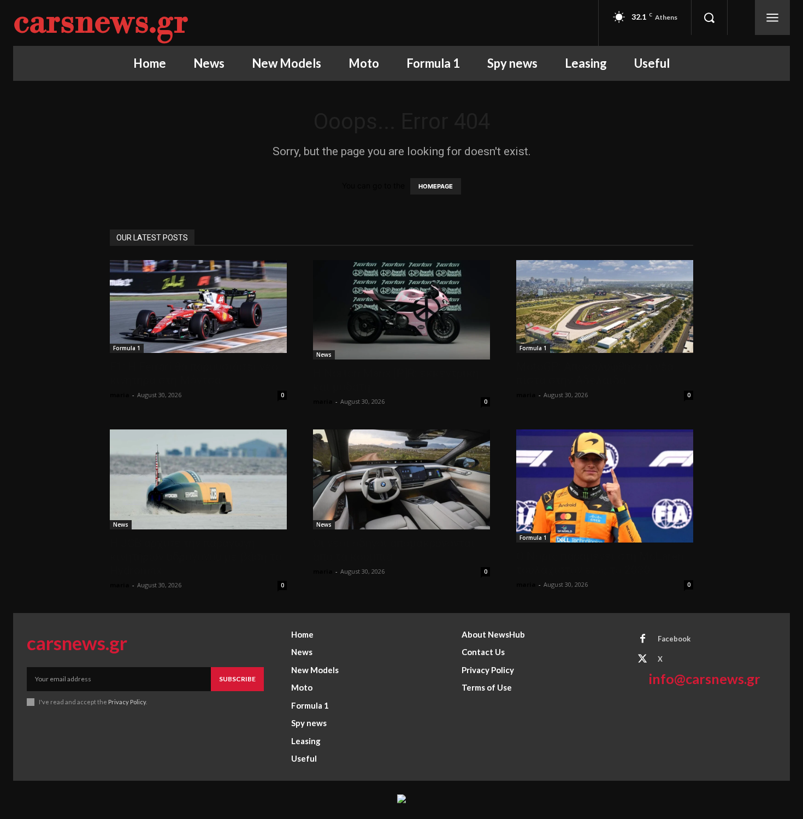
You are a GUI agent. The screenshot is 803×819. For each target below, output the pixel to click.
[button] (709, 17)
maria (119, 395)
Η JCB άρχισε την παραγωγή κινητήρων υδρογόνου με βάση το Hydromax (196, 557)
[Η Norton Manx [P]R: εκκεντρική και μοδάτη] (401, 310)
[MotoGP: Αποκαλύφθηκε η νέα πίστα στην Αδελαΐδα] (604, 306)
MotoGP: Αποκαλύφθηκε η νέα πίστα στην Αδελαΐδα (595, 373)
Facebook (674, 638)
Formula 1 (126, 348)
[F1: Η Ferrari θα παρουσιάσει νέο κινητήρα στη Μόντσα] (198, 306)
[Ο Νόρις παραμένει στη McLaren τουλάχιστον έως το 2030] (604, 486)
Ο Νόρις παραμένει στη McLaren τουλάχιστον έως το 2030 (600, 563)
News (324, 354)
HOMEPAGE (435, 186)
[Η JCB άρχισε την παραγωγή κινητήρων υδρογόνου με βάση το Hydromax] (198, 479)
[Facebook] (642, 639)
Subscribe (237, 679)
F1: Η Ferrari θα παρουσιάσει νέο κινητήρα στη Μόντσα (194, 373)
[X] (642, 659)
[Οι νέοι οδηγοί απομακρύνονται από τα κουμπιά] (401, 479)
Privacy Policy (127, 701)
